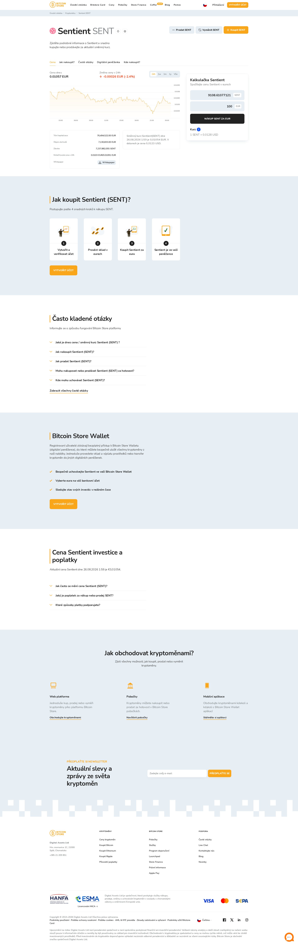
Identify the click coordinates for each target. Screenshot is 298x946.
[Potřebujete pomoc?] (289, 937)
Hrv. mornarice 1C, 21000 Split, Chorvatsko (62, 849)
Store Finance (138, 4)
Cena (53, 62)
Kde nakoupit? (132, 62)
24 (153, 74)
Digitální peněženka (108, 62)
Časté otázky (85, 62)
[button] (98, 342)
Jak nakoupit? (67, 62)
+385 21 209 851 (58, 855)
